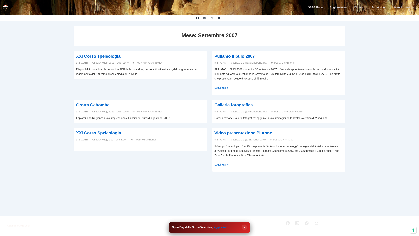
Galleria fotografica (233, 104)
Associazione (401, 7)
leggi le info (221, 227)
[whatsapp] (212, 18)
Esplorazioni (379, 7)
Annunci (290, 63)
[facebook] (197, 18)
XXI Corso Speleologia (98, 132)
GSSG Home (315, 7)
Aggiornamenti (339, 7)
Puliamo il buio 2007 (234, 56)
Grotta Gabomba (92, 104)
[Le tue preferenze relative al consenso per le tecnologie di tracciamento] (413, 230)
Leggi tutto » (221, 87)
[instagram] (204, 18)
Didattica (359, 7)
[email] (219, 18)
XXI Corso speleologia (98, 56)
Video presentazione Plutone (243, 132)
